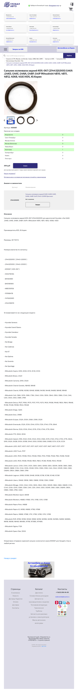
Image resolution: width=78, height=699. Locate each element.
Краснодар (31, 26)
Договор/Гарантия (15, 599)
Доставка (15, 605)
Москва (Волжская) (10, 38)
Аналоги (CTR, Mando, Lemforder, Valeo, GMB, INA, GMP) (24, 59)
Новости (16, 596)
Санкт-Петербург (33, 14)
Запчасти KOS (49, 59)
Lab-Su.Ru (44, 646)
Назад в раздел (10, 558)
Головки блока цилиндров (39, 596)
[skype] (64, 602)
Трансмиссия (39, 608)
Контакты (15, 608)
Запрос (25, 165)
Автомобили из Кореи (66, 48)
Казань (30, 38)
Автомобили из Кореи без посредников (39, 564)
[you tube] (68, 602)
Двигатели (39, 593)
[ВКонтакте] (61, 602)
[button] (4, 120)
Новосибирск (9, 26)
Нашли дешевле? (9, 173)
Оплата (15, 602)
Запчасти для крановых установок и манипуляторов (39, 615)
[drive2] (57, 602)
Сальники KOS (61, 59)
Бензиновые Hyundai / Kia (14, 61)
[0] (71, 9)
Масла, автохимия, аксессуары (39, 621)
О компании (15, 593)
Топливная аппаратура (39, 605)
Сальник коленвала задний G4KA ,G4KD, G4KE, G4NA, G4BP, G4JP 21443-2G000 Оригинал (40, 195)
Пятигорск (55, 38)
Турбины (39, 611)
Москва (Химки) (56, 14)
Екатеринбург (56, 26)
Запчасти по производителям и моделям (39, 600)
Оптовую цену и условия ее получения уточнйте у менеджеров (25, 177)
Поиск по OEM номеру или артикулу (15, 55)
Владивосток (8, 14)
